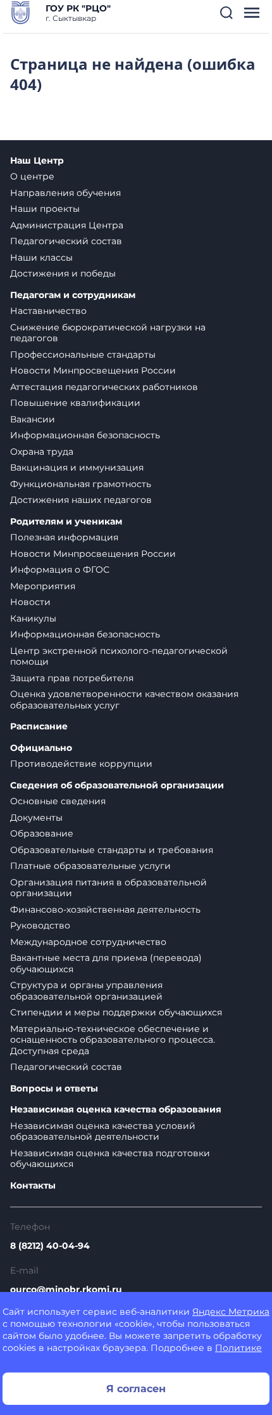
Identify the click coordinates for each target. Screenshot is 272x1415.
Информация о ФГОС (59, 569)
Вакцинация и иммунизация (77, 467)
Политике (238, 1347)
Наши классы (41, 257)
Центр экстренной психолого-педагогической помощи (119, 656)
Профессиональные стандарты (83, 354)
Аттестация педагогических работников (104, 387)
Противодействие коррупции (81, 763)
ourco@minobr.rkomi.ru (66, 1289)
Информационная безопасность (85, 435)
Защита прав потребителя (71, 678)
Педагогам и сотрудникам (72, 295)
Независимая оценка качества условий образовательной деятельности (102, 1131)
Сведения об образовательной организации (117, 785)
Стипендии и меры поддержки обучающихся (116, 1012)
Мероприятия (42, 586)
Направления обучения (65, 193)
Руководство (40, 925)
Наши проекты (45, 208)
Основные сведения (58, 801)
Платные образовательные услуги (90, 865)
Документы (36, 817)
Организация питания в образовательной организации (108, 888)
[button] (226, 12)
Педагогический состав (66, 241)
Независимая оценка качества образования (115, 1109)
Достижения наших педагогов (81, 499)
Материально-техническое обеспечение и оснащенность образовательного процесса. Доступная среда (112, 1040)
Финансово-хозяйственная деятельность (105, 909)
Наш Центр (37, 160)
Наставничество (48, 310)
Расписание (39, 726)
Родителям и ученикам (66, 521)
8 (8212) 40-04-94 (50, 1245)
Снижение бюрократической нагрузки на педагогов (108, 333)
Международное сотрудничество (88, 942)
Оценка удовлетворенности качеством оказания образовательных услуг (124, 699)
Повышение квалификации (75, 402)
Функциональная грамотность (80, 484)
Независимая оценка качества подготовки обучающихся (110, 1158)
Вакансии (32, 419)
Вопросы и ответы (54, 1088)
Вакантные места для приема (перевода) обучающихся (106, 963)
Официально (41, 748)
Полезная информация (64, 537)
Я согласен (136, 1389)
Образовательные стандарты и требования (111, 850)
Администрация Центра (66, 225)
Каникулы (33, 618)
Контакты (33, 1185)
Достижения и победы (63, 273)
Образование (41, 833)
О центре (32, 176)
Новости (30, 602)
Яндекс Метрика (230, 1311)
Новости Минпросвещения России (93, 370)
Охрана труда (41, 451)
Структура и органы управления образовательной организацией (86, 990)
